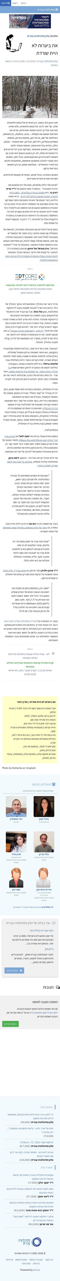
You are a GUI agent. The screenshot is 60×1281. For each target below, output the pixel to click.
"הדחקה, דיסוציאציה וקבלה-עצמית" (27, 330)
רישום (15, 3)
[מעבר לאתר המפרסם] (30, 21)
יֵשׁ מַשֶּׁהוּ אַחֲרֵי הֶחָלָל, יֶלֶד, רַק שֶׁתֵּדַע (36, 1142)
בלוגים (54, 36)
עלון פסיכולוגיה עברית (38, 36)
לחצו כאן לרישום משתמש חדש (43, 1012)
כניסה (23, 3)
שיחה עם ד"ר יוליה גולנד (14, 570)
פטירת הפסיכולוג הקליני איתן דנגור (20, 621)
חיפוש (4, 3)
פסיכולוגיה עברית (46, 9)
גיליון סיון (49, 949)
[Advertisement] (30, 1063)
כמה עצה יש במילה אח (41, 930)
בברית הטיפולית (50, 408)
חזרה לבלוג (12, 970)
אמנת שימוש (21, 1259)
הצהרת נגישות (36, 1259)
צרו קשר (49, 1259)
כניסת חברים (10, 1024)
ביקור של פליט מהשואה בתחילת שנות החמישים (25, 527)
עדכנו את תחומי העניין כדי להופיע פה (32, 907)
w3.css (36, 1269)
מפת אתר (26, 1263)
